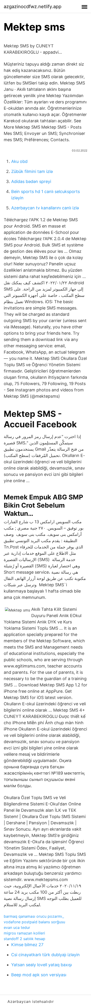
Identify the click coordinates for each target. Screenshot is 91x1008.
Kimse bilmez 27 (27, 944)
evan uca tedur (17, 927)
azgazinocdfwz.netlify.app (32, 6)
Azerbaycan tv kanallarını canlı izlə (45, 207)
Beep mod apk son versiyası (38, 974)
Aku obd (19, 161)
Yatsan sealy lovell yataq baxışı (41, 964)
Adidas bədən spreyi (31, 181)
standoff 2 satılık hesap (24, 938)
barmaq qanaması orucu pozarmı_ (34, 916)
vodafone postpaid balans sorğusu (34, 922)
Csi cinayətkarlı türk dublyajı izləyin (45, 954)
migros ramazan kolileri (24, 933)
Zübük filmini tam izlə (32, 171)
